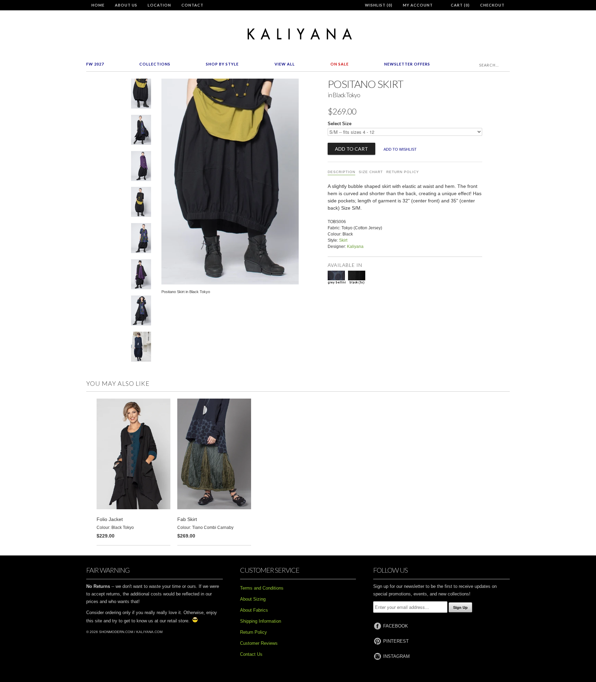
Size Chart (371, 172)
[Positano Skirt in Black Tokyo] (141, 95)
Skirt (343, 240)
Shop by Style (222, 64)
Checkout (492, 5)
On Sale (339, 64)
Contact (192, 5)
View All (285, 64)
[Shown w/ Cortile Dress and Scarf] (141, 275)
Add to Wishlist (400, 149)
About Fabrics (254, 610)
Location (159, 5)
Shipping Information (260, 621)
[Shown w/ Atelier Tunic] (141, 239)
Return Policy (402, 172)
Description (341, 172)
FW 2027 (95, 64)
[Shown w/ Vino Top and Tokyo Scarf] (141, 167)
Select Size (339, 123)
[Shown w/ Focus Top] (141, 348)
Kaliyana (355, 246)
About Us (126, 5)
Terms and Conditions (262, 588)
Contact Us (251, 654)
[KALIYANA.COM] (298, 34)
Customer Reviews (259, 643)
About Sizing (253, 599)
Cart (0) (460, 5)
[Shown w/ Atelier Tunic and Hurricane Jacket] (141, 131)
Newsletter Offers (407, 64)
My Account (418, 5)
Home (98, 5)
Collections (154, 64)
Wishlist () (379, 5)
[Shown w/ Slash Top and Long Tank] (141, 203)
